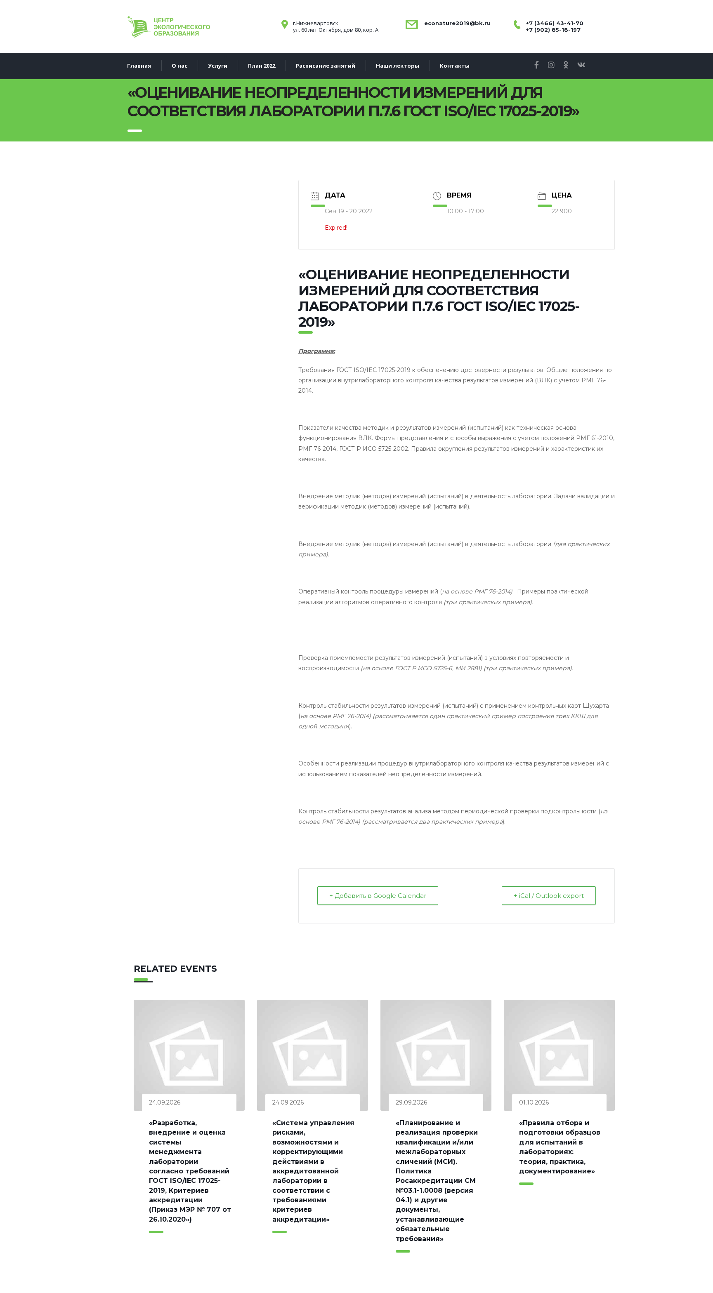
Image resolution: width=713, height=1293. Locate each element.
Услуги (217, 65)
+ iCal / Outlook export (549, 896)
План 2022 (261, 65)
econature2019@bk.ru (457, 23)
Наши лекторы (397, 65)
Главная (139, 65)
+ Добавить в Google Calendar (377, 896)
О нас (179, 65)
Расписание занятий (325, 65)
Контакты (455, 65)
